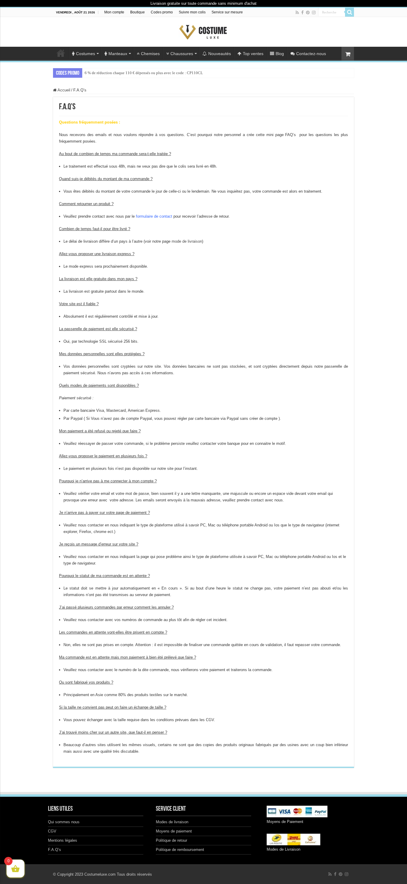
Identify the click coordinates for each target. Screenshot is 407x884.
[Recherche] (349, 12)
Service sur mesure (227, 12)
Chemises (150, 53)
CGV (52, 831)
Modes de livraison (172, 822)
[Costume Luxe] (203, 31)
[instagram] (313, 12)
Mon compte (114, 12)
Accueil (61, 53)
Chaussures (181, 53)
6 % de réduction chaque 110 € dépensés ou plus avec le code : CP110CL (144, 73)
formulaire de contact (154, 216)
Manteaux (117, 53)
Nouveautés (219, 53)
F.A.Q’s (54, 849)
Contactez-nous (311, 53)
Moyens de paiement (174, 831)
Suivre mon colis (192, 12)
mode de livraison (187, 241)
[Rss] (297, 12)
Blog (280, 53)
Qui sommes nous (64, 822)
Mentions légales (62, 840)
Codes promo (162, 12)
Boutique (137, 12)
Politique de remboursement (180, 849)
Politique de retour (171, 840)
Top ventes (253, 53)
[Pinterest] (307, 12)
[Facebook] (302, 12)
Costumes (85, 53)
